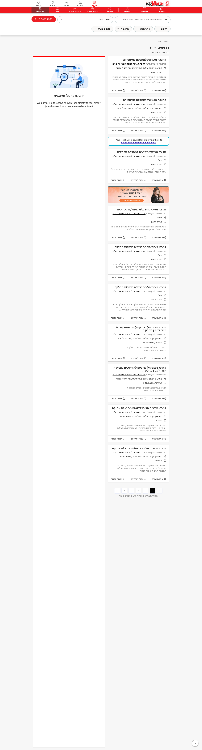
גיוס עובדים (40, 12)
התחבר (38, 5)
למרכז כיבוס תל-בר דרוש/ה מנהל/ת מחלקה (140, 247)
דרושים (94, 5)
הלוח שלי (144, 12)
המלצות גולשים (75, 12)
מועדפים (110, 12)
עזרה (57, 12)
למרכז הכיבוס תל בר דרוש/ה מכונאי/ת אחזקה (139, 408)
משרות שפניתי (92, 12)
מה (166, 19)
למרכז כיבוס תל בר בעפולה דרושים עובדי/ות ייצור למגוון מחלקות (140, 329)
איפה (107, 19)
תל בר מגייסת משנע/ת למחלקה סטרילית (141, 152)
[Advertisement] (189, 67)
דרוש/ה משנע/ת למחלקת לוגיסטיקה (144, 59)
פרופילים (80, 5)
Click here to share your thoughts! (138, 142)
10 (124, 491)
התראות (127, 12)
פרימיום (52, 5)
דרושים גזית (159, 48)
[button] (195, 743)
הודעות (66, 5)
